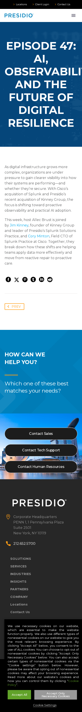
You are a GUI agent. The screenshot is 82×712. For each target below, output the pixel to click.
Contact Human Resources (41, 467)
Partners (19, 589)
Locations (21, 4)
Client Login (42, 4)
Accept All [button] (19, 694)
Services (18, 566)
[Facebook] (8, 279)
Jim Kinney (19, 225)
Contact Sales (41, 434)
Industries (20, 574)
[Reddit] (49, 279)
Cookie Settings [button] (44, 705)
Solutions (20, 559)
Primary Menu (73, 15)
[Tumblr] (33, 279)
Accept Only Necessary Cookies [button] (56, 695)
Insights (18, 582)
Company (19, 597)
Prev (16, 307)
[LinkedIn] (41, 279)
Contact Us (64, 4)
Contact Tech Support (41, 450)
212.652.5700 (24, 544)
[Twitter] (16, 279)
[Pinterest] (25, 279)
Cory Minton (38, 236)
